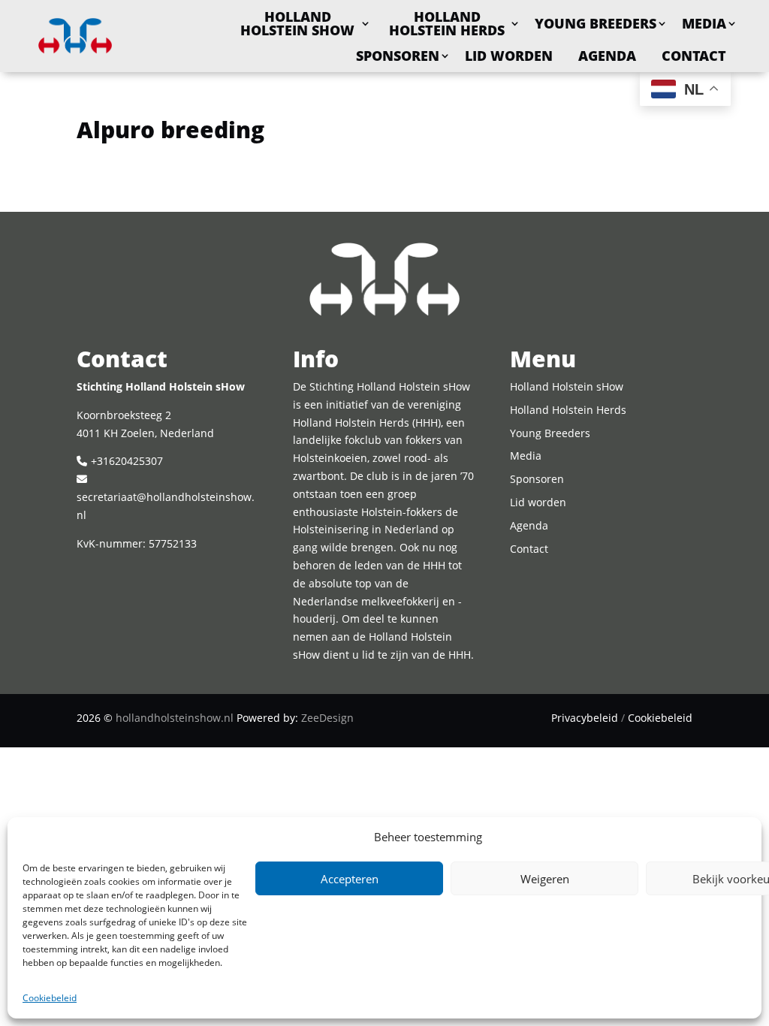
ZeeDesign (327, 718)
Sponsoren (397, 56)
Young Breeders (595, 23)
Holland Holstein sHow (297, 23)
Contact (694, 56)
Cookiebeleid (50, 997)
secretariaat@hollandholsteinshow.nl (166, 506)
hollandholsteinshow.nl (175, 718)
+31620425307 (127, 461)
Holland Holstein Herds (447, 23)
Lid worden (509, 56)
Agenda (607, 56)
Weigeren (544, 878)
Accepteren (349, 878)
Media (704, 23)
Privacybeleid (584, 718)
